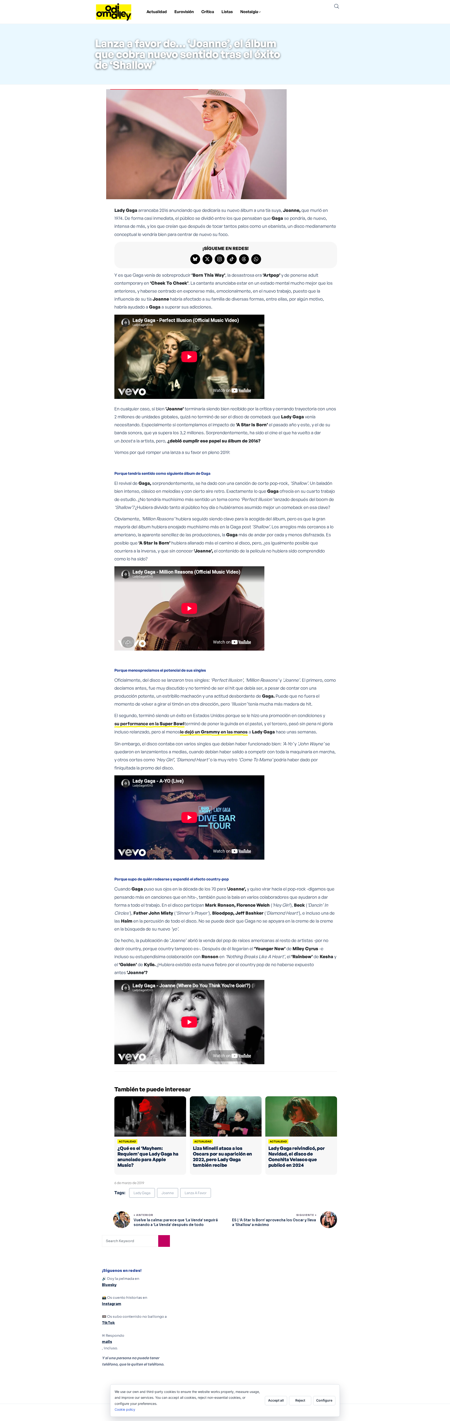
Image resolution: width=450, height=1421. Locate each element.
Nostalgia (249, 11)
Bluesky (109, 1285)
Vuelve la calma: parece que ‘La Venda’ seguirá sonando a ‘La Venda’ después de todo (176, 1222)
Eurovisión (184, 11)
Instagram (111, 1304)
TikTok (108, 1323)
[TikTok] (232, 259)
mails (107, 1342)
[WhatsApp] (256, 259)
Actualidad (156, 11)
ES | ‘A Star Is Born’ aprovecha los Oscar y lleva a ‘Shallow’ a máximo (274, 1222)
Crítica (207, 11)
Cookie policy (125, 1409)
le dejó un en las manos (214, 732)
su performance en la (149, 723)
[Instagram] (220, 259)
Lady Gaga (142, 1193)
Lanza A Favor (195, 1193)
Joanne (167, 1193)
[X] (207, 259)
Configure (324, 1400)
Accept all (276, 1400)
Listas (227, 11)
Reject (300, 1400)
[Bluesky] (195, 259)
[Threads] (244, 259)
